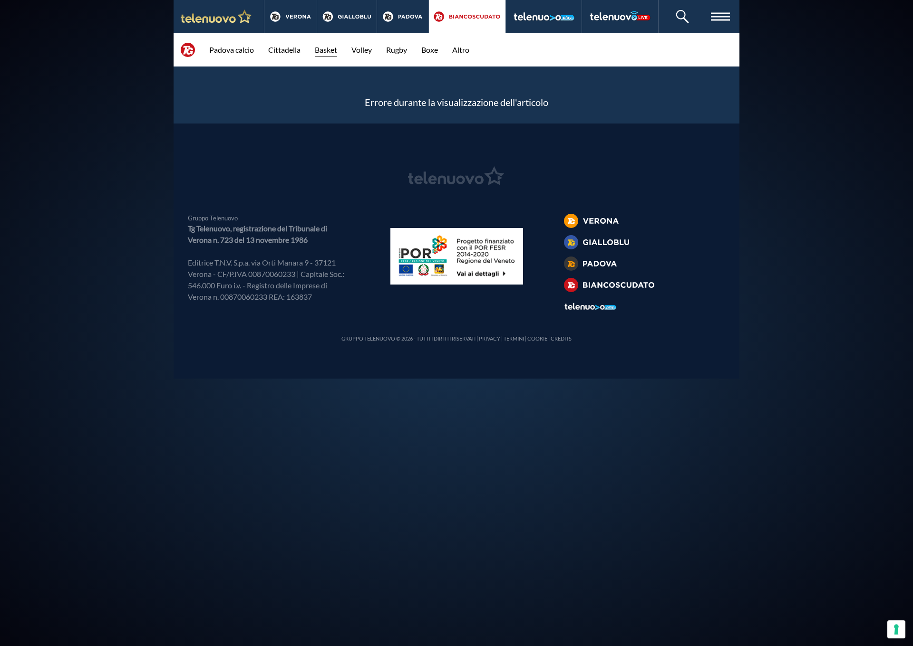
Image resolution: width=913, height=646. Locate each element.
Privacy (489, 338)
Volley (361, 49)
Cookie (537, 338)
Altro (460, 49)
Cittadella (284, 49)
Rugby (396, 49)
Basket (326, 49)
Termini (514, 338)
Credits (561, 338)
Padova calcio (231, 49)
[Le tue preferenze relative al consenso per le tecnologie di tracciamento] (896, 629)
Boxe (429, 49)
